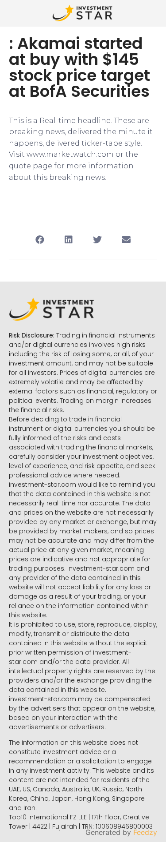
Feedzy (145, 832)
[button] (40, 240)
